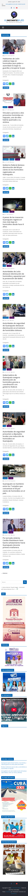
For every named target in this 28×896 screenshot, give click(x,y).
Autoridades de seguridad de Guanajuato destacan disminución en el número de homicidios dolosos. (14, 327)
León (4, 265)
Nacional (12, 159)
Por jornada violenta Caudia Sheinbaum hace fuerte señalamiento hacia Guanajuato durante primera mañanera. (14, 543)
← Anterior (4, 573)
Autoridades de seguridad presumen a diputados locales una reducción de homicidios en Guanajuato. (14, 436)
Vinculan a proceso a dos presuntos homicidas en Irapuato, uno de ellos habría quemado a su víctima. (13, 117)
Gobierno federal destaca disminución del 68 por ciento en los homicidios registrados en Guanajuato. (13, 170)
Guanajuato (5, 52)
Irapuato (5, 107)
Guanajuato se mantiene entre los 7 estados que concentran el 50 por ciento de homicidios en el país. (14, 488)
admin (13, 55)
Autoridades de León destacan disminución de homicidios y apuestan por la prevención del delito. (14, 275)
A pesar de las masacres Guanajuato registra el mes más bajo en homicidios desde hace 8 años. (13, 222)
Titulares (12, 52)
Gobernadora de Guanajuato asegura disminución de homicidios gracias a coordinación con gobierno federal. (11, 381)
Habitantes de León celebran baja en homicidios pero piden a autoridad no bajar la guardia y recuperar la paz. (14, 63)
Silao (4, 425)
